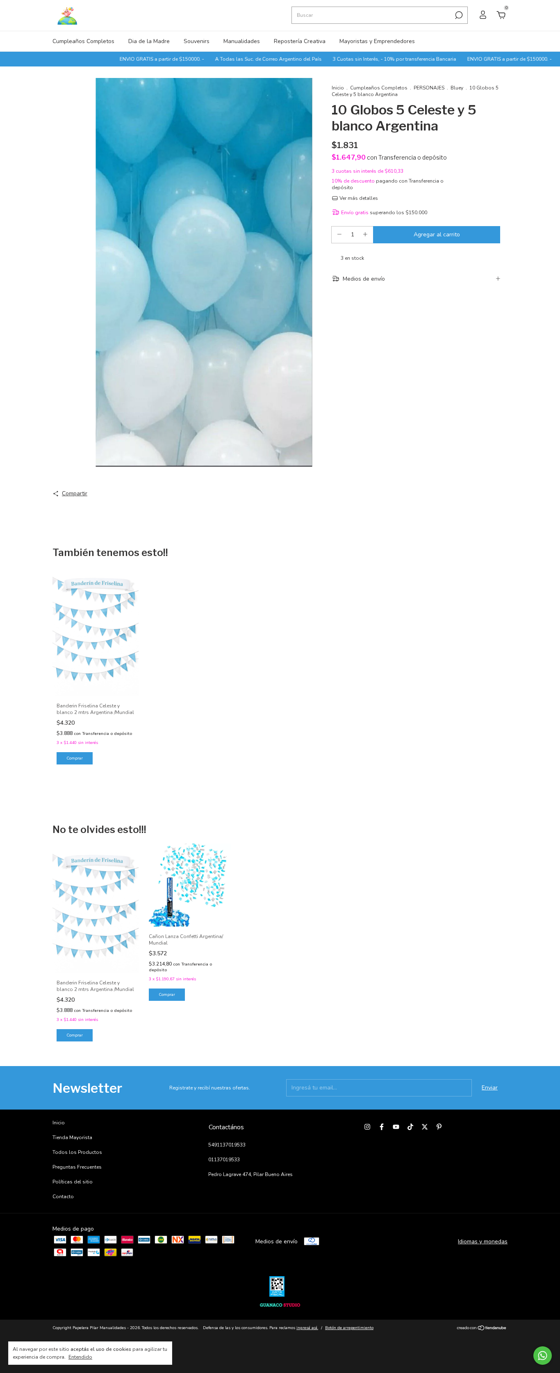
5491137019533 (227, 1145)
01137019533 (224, 1159)
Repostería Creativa (300, 41)
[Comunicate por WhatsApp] (542, 1355)
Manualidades (241, 41)
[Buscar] (458, 15)
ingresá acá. (307, 1328)
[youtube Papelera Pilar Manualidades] (396, 1127)
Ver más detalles (358, 198)
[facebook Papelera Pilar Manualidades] (381, 1127)
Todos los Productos (77, 1152)
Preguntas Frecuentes (77, 1167)
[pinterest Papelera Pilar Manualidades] (439, 1127)
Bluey (457, 88)
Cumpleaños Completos (83, 41)
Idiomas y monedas (483, 1241)
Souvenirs (196, 41)
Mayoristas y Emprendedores (377, 41)
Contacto (63, 1196)
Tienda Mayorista (72, 1137)
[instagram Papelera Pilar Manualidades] (367, 1127)
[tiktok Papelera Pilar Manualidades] (410, 1127)
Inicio (338, 88)
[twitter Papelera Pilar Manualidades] (424, 1127)
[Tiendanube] (482, 1329)
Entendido (80, 1357)
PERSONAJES (429, 88)
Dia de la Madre (149, 41)
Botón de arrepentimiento (349, 1328)
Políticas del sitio (72, 1181)
